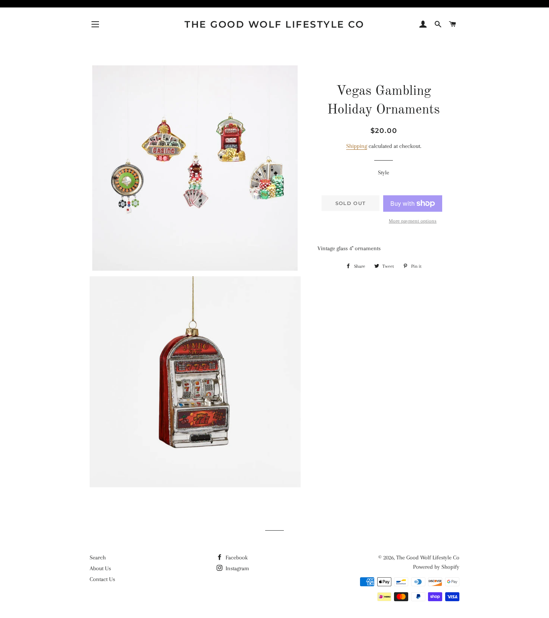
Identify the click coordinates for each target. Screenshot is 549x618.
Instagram (236, 568)
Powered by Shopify (436, 566)
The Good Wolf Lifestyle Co (274, 24)
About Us (100, 568)
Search (98, 557)
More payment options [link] (413, 221)
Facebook (236, 557)
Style (383, 172)
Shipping (356, 146)
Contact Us (102, 579)
